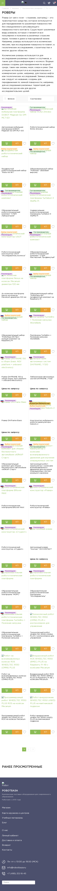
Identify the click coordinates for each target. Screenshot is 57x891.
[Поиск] (44, 3)
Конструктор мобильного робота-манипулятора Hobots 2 (41, 422)
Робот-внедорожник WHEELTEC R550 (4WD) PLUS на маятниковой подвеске (41, 718)
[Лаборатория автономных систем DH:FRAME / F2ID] (42, 366)
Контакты (7, 850)
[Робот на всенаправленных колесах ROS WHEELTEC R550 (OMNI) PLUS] (14, 663)
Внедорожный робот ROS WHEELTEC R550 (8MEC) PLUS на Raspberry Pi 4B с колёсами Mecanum (42, 676)
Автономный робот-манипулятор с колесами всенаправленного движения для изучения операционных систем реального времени (41, 468)
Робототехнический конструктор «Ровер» (40, 506)
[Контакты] (49, 3)
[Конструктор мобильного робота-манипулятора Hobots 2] (42, 410)
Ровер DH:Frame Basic (12, 420)
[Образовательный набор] (42, 158)
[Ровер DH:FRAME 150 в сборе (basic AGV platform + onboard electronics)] (14, 366)
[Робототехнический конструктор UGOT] (14, 241)
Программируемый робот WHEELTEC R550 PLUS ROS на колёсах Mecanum (13, 717)
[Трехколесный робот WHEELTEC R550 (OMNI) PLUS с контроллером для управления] (42, 622)
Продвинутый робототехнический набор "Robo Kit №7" (14, 170)
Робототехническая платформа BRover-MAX (13, 506)
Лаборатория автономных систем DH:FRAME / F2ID (42, 377)
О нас (5, 830)
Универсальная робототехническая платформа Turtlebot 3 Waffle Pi (40, 213)
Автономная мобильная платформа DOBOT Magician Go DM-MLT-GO (13, 129)
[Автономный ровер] (42, 537)
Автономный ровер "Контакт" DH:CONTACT (41, 548)
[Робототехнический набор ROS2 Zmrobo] (42, 117)
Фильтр (11, 99)
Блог (4, 823)
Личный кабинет (10, 835)
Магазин (6, 808)
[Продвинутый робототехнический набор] (14, 158)
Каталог (2, 3)
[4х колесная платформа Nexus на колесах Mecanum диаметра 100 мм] (14, 283)
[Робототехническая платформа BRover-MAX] (14, 495)
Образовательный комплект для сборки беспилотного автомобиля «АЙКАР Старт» (14, 466)
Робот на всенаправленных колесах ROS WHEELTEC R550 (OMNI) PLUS (14, 676)
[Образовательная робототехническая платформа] (14, 580)
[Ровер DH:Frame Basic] (14, 410)
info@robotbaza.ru (16, 868)
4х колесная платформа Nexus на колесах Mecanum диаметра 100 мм (14, 295)
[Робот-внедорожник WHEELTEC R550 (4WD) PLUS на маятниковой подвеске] (42, 705)
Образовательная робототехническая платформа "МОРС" (11, 592)
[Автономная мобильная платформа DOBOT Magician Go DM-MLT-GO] (14, 117)
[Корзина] (54, 3)
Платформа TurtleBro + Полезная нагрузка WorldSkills (40, 337)
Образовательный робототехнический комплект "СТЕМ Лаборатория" (11, 213)
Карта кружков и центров (15, 813)
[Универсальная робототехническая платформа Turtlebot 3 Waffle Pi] (42, 200)
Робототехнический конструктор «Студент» (12, 548)
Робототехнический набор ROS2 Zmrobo (42, 128)
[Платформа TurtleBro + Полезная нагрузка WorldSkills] (42, 325)
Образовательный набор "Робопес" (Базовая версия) (41, 170)
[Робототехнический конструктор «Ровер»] (42, 495)
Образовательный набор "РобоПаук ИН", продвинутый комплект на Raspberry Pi (42, 296)
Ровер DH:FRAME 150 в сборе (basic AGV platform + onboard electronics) (14, 378)
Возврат (6, 845)
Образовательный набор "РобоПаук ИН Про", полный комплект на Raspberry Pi (13, 338)
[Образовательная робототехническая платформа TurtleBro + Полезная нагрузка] (14, 622)
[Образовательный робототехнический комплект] (14, 200)
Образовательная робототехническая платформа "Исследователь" (39, 593)
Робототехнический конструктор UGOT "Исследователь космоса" (14, 253)
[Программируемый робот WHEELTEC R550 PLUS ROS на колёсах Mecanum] (14, 705)
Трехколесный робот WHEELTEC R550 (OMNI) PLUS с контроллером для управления (42, 635)
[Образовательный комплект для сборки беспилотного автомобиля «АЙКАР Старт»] (14, 453)
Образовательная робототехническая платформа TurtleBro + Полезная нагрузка (12, 635)
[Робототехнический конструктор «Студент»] (14, 537)
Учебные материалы (12, 818)
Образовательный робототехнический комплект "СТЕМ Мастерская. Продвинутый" (42, 254)
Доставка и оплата (12, 840)
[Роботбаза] (24, 3)
